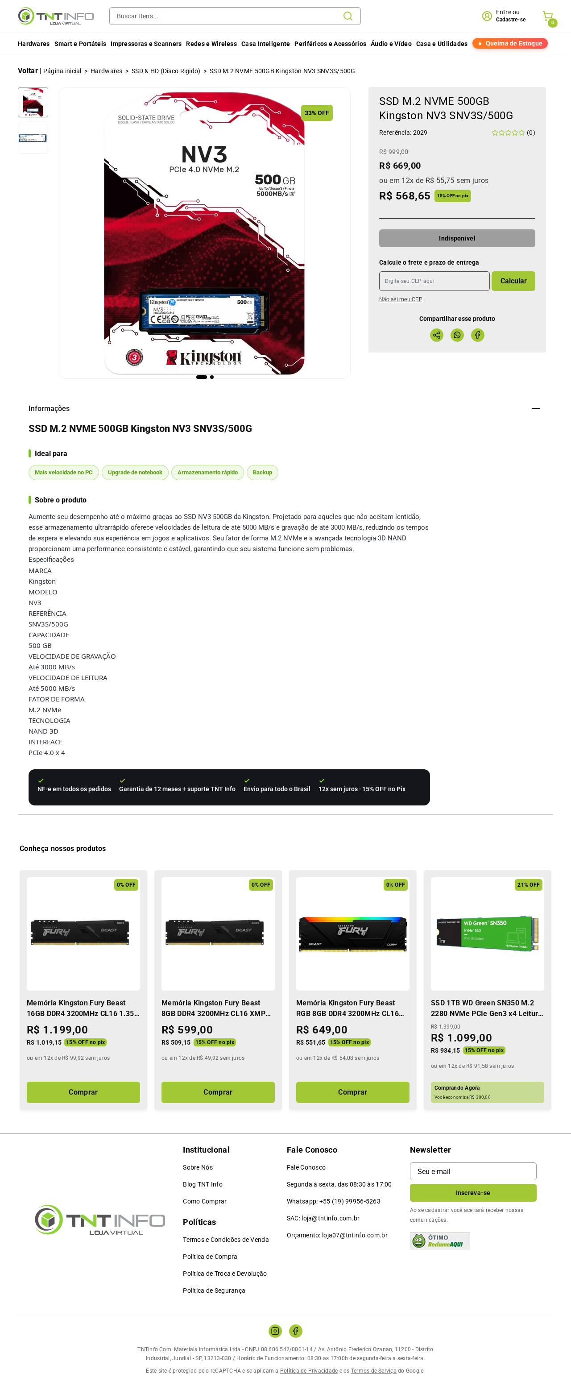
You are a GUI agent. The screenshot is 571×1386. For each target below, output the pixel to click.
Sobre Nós (198, 1167)
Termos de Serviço (374, 1371)
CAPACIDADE (49, 634)
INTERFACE (45, 741)
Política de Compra (210, 1256)
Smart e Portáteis (80, 43)
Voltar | (30, 70)
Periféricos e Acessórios (330, 43)
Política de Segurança (214, 1290)
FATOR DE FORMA (57, 698)
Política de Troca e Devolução (225, 1273)
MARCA (40, 570)
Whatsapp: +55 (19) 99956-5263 (334, 1201)
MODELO (43, 591)
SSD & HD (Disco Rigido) (166, 71)
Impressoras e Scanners (146, 43)
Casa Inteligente (265, 43)
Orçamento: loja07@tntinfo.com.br (337, 1235)
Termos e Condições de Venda (226, 1239)
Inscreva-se (473, 1192)
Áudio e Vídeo (391, 43)
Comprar (83, 1092)
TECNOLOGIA (49, 720)
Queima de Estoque (514, 43)
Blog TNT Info (203, 1184)
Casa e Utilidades (442, 43)
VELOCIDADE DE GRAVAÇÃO (72, 656)
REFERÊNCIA (47, 613)
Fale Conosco (306, 1167)
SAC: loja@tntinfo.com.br (323, 1218)
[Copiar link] (436, 335)
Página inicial (62, 71)
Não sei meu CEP (400, 299)
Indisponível (457, 238)
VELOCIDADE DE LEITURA (68, 677)
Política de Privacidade (309, 1371)
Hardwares (34, 43)
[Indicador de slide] (201, 377)
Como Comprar (205, 1201)
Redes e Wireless (211, 43)
